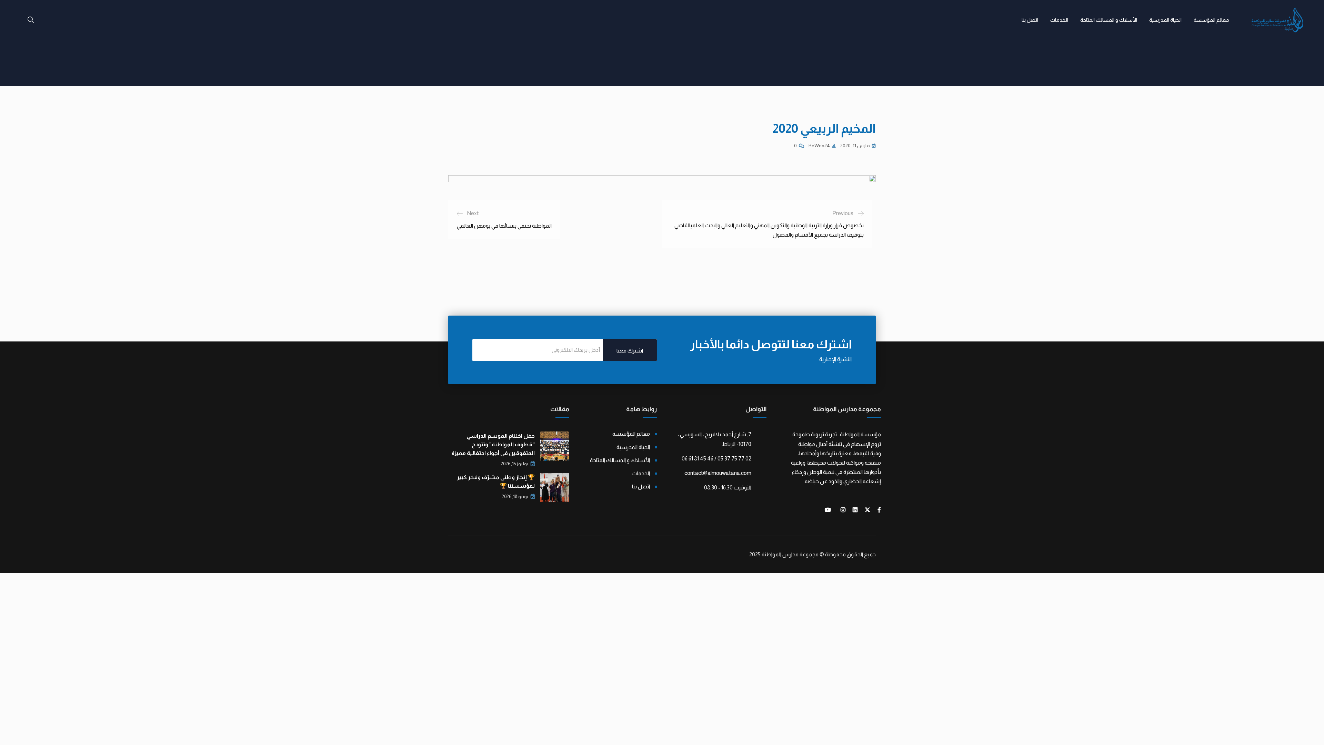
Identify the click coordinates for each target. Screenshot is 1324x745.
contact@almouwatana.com (717, 473)
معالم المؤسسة (1211, 20)
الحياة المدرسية (1165, 20)
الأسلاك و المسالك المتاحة (1108, 20)
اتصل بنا (1030, 20)
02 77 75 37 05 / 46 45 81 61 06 (716, 458)
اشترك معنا (629, 351)
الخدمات (1059, 20)
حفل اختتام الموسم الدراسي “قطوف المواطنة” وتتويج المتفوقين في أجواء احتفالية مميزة (493, 444)
